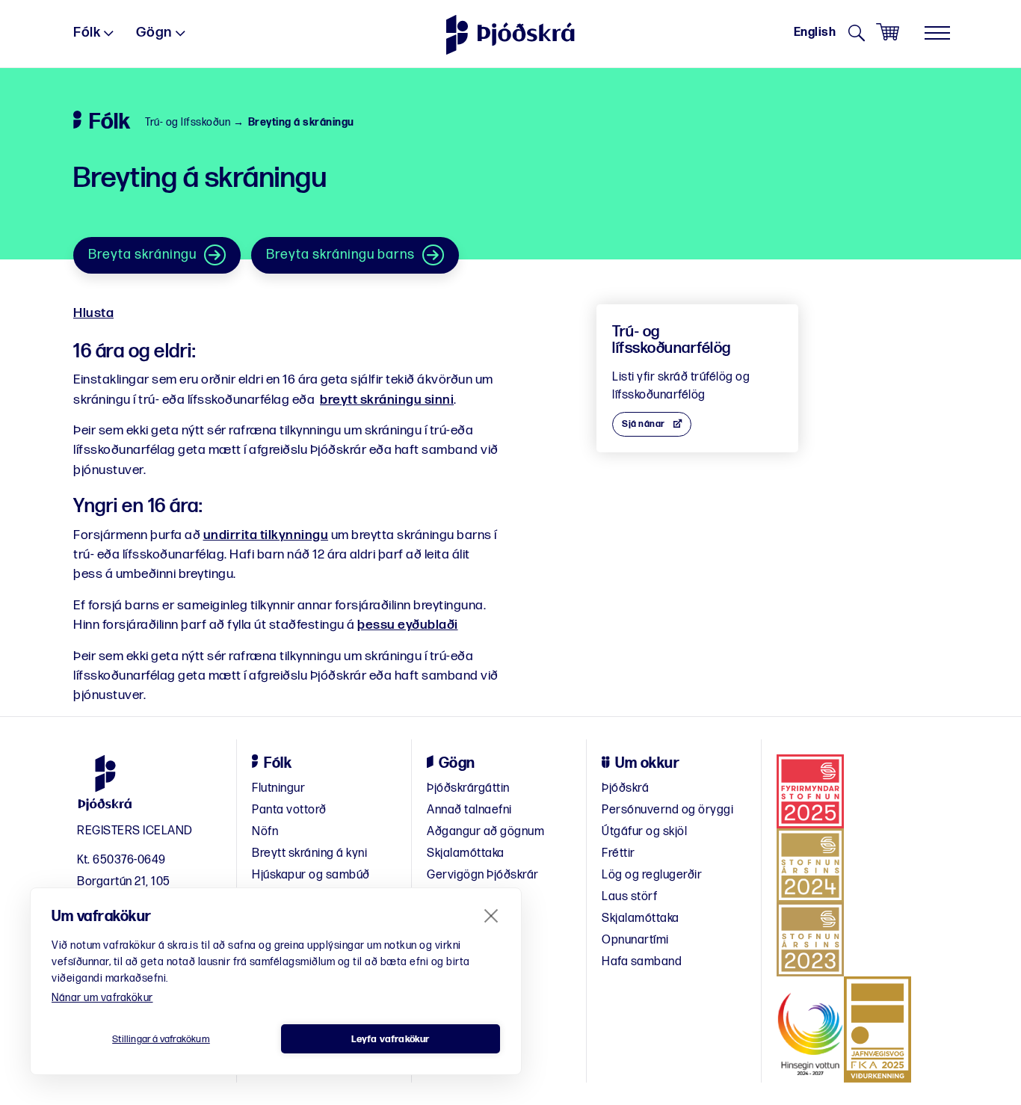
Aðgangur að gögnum (485, 832)
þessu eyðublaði (407, 624)
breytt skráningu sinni (387, 399)
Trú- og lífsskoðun (187, 122)
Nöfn (265, 832)
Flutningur (278, 788)
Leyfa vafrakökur (390, 1039)
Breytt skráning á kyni (309, 853)
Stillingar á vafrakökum (161, 1039)
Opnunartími (635, 940)
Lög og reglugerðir (652, 875)
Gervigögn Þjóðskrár (483, 875)
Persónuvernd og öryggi (667, 810)
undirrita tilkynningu (266, 535)
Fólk (86, 32)
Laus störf (629, 897)
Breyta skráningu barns (340, 254)
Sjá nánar (643, 424)
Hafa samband (642, 962)
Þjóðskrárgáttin (468, 788)
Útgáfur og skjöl (644, 832)
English (815, 32)
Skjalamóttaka (466, 853)
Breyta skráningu (142, 254)
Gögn (154, 32)
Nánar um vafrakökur (102, 997)
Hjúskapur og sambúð (311, 875)
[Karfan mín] (887, 32)
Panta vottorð (289, 810)
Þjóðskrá (625, 788)
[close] (491, 915)
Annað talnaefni (469, 810)
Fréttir (618, 853)
